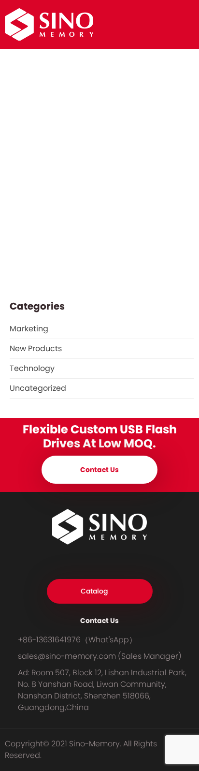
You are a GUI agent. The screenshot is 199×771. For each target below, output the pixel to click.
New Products (36, 348)
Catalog (94, 591)
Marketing (29, 328)
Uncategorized (38, 388)
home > (21, 73)
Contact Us (99, 469)
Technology (32, 368)
